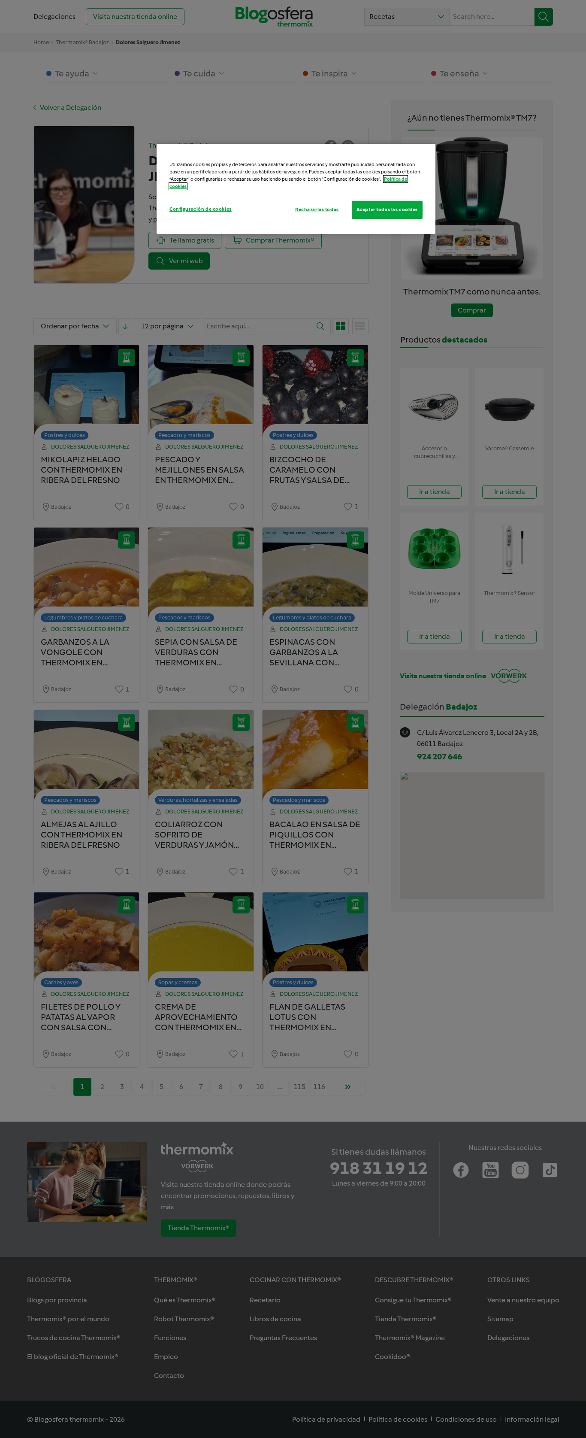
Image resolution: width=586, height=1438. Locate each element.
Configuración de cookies (200, 209)
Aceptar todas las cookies (387, 209)
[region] (296, 189)
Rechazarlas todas (317, 209)
